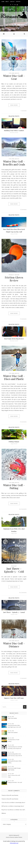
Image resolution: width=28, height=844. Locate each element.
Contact (12, 1)
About (7, 1)
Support (18, 1)
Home (3, 1)
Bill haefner (5, 806)
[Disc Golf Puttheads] (14, 15)
